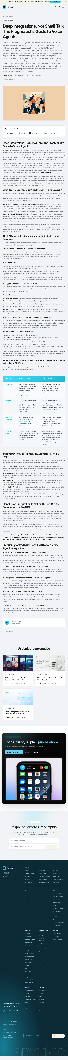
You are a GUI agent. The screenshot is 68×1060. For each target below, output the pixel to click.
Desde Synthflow (57, 939)
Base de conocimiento (44, 876)
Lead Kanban (56, 917)
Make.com (38, 325)
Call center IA (28, 936)
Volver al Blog (9, 16)
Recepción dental (29, 956)
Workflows (27, 879)
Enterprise (27, 996)
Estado (26, 1011)
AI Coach (55, 891)
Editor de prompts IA (58, 896)
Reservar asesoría (32, 752)
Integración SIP (57, 893)
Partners (27, 1002)
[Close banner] (65, 2)
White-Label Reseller (58, 908)
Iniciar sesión (28, 971)
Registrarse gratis (12, 752)
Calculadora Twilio (43, 946)
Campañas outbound (58, 879)
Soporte (27, 993)
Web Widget (56, 882)
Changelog (27, 977)
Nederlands (11, 1037)
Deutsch (10, 1035)
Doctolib (28, 475)
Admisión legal (28, 959)
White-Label (28, 962)
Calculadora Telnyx (44, 949)
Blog (26, 1008)
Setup (40, 943)
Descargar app (28, 974)
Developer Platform (30, 979)
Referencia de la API (58, 902)
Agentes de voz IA (29, 873)
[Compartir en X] (20, 79)
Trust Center (42, 1011)
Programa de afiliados (30, 999)
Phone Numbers (57, 914)
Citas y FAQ (27, 950)
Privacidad (41, 1002)
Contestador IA (28, 942)
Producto (27, 870)
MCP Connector (57, 899)
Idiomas (27, 891)
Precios (41, 935)
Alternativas (28, 965)
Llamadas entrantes (30, 939)
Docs (26, 968)
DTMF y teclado (57, 925)
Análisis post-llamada (44, 885)
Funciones (27, 933)
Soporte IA (27, 948)
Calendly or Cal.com (9, 301)
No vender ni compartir (10, 1032)
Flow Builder (56, 870)
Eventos (27, 1005)
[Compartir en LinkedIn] (15, 79)
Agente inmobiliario (30, 953)
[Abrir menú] (63, 7)
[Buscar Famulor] (59, 7)
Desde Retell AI (57, 933)
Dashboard (56, 885)
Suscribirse (51, 847)
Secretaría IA (28, 945)
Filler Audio (56, 919)
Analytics (27, 885)
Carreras (41, 993)
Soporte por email (29, 990)
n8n (45, 325)
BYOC (54, 905)
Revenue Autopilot (29, 893)
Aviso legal (41, 999)
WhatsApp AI (56, 873)
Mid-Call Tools (56, 888)
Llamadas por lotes (44, 882)
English (4, 1035)
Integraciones (28, 882)
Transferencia (42, 870)
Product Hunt (42, 990)
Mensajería (27, 876)
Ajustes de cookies (9, 1029)
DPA (40, 1008)
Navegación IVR (43, 879)
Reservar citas (42, 873)
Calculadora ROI (29, 982)
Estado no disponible (9, 1027)
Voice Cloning (56, 876)
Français (5, 1037)
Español (15, 1035)
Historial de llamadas (58, 922)
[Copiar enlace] (24, 79)
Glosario (41, 951)
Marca (40, 996)
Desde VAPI (56, 936)
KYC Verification (57, 911)
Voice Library (28, 888)
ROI (30, 170)
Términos (41, 1005)
